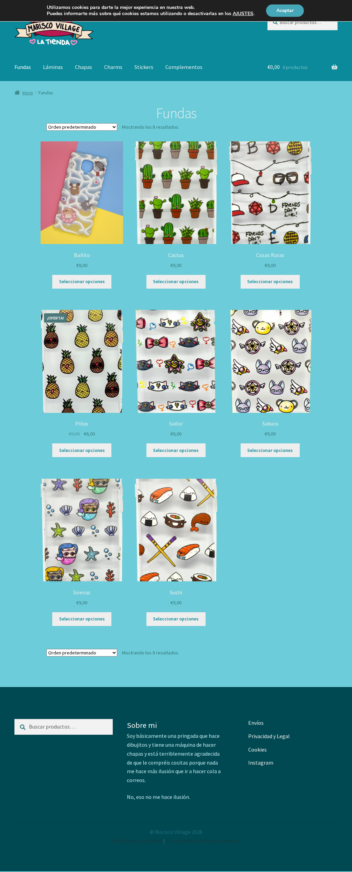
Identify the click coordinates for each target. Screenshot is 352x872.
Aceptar (285, 10)
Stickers (143, 66)
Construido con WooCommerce (203, 840)
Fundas (22, 66)
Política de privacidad (136, 840)
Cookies (257, 749)
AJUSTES (243, 14)
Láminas (53, 66)
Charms (113, 66)
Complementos (183, 66)
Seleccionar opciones (82, 281)
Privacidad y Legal (269, 736)
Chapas (83, 66)
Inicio (27, 93)
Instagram (260, 762)
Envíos (256, 722)
